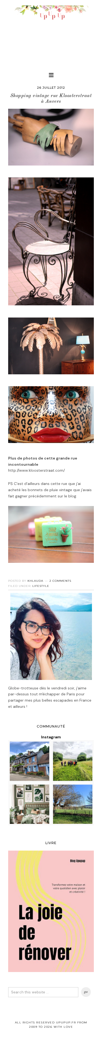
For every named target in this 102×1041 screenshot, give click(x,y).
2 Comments (60, 581)
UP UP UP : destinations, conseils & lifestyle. (51, 32)
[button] (51, 74)
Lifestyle (40, 586)
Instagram (51, 737)
